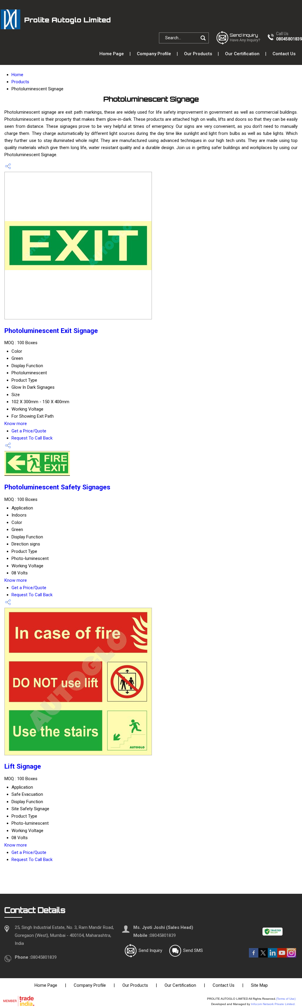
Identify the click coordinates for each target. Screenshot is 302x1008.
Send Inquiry (150, 950)
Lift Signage (22, 766)
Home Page (111, 53)
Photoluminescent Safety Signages (57, 487)
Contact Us (284, 53)
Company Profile (154, 53)
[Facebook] (253, 956)
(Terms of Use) (286, 998)
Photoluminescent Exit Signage (51, 330)
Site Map (259, 985)
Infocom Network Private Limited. (273, 1004)
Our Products (198, 53)
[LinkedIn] (272, 956)
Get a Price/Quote (29, 431)
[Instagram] (291, 956)
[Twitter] (263, 956)
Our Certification (242, 53)
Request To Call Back (32, 438)
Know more (15, 423)
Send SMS (193, 950)
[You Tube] (282, 956)
